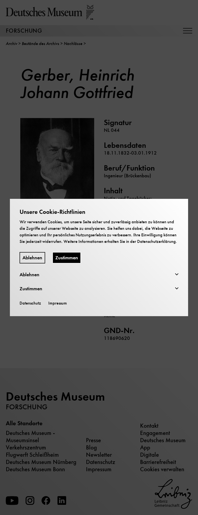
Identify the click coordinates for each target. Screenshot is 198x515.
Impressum (57, 303)
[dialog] (99, 257)
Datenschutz (30, 303)
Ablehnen (32, 258)
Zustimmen (66, 258)
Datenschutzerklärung (156, 241)
